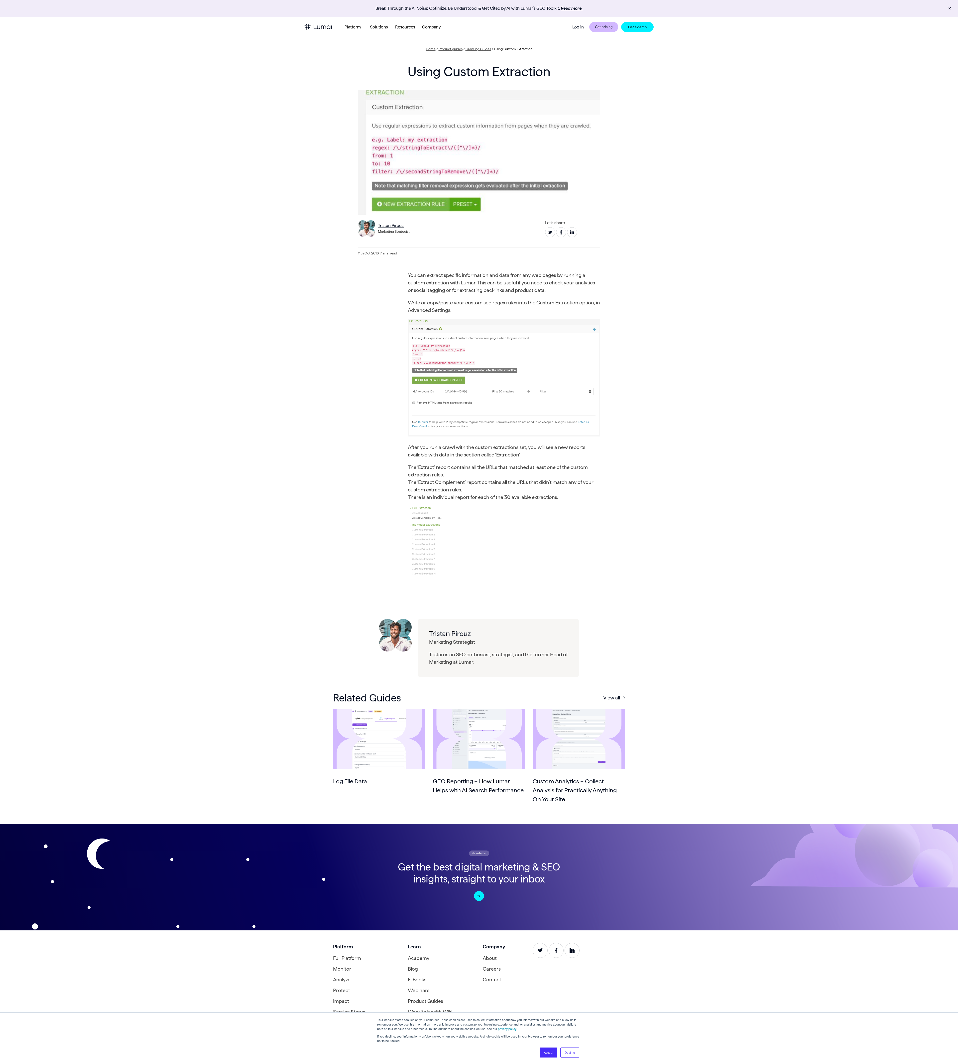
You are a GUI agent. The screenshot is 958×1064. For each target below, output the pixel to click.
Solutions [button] (379, 27)
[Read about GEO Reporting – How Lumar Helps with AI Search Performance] (479, 739)
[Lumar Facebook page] (556, 950)
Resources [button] (405, 27)
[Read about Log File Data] (379, 739)
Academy (418, 958)
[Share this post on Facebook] (561, 232)
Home (431, 49)
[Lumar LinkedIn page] (572, 950)
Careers (492, 969)
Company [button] (431, 27)
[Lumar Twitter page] (540, 950)
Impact (341, 1001)
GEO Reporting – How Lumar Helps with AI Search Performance (478, 786)
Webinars (418, 990)
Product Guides (425, 1001)
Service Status (349, 1012)
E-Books (417, 979)
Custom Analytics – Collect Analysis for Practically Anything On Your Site (575, 790)
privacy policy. (507, 1029)
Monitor (342, 969)
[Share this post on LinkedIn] (572, 232)
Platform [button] (353, 27)
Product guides (451, 49)
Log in (578, 27)
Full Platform (347, 958)
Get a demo (637, 27)
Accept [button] (548, 1052)
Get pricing (603, 27)
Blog (413, 969)
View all (611, 697)
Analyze (342, 979)
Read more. (572, 8)
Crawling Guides (478, 49)
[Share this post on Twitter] (550, 232)
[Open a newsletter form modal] (479, 896)
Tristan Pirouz (391, 225)
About (490, 958)
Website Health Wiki (430, 1012)
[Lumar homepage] (318, 26)
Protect (341, 990)
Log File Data (350, 781)
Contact (492, 979)
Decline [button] (570, 1052)
